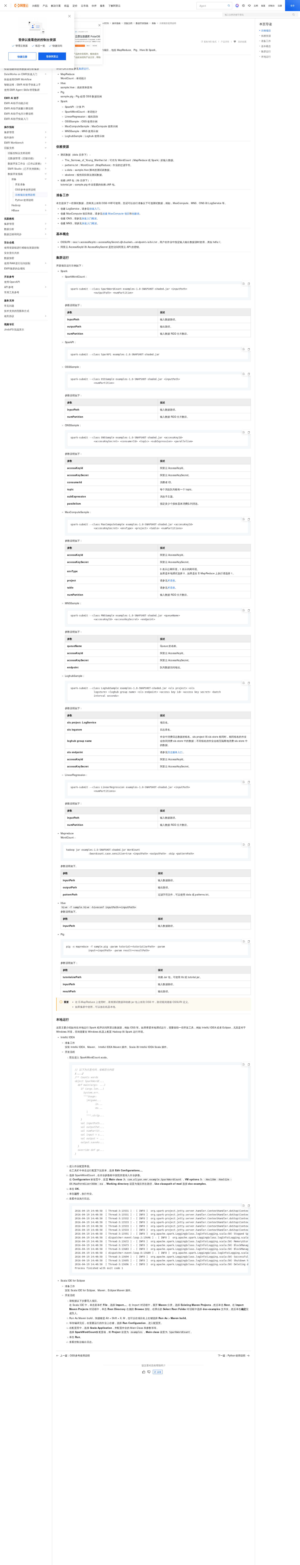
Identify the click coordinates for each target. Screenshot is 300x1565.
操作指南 (116, 23)
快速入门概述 (89, 218)
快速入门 (94, 208)
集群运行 (84, 68)
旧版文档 (128, 23)
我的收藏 (242, 41)
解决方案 (56, 5)
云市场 (84, 5)
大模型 (35, 5)
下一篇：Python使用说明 (231, 1355)
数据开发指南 (142, 23)
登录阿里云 (52, 56)
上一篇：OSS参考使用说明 (75, 1355)
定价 (75, 5)
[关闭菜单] (5, 5)
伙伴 (94, 5)
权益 (66, 5)
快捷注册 (22, 56)
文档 (256, 5)
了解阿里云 (114, 5)
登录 (292, 5)
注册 (280, 5)
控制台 (271, 5)
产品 (45, 5)
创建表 (135, 213)
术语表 (171, 580)
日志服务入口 (175, 752)
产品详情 (225, 41)
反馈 (159, 1371)
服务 (102, 5)
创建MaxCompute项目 (115, 213)
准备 (154, 23)
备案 (263, 5)
